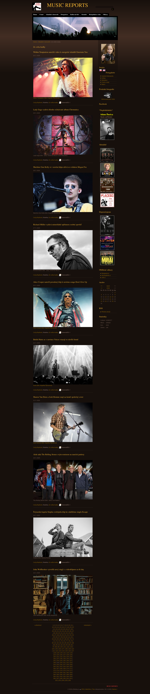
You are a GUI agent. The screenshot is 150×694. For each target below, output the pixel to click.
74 (59, 641)
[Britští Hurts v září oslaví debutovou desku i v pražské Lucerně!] (107, 234)
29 (112, 301)
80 (53, 643)
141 (71, 659)
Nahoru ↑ (115, 689)
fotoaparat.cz (105, 273)
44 (69, 633)
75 (61, 641)
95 (69, 645)
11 (71, 625)
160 (54, 666)
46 (53, 635)
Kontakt (84, 14)
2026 (108, 288)
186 (61, 674)
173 (58, 670)
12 (106, 297)
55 (54, 637)
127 (64, 655)
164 (67, 666)
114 (63, 651)
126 (61, 655)
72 (54, 641)
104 (53, 649)
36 (70, 631)
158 (67, 664)
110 (73, 649)
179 (58, 672)
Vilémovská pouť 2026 (108, 99)
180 (61, 672)
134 (67, 657)
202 (56, 680)
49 (60, 635)
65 (58, 639)
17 (101, 299)
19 (70, 627)
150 (61, 662)
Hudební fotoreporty (107, 76)
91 (59, 645)
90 (56, 645)
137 (58, 659)
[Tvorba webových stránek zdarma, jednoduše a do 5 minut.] (80, 689)
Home (35, 14)
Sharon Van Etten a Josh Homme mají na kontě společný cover (58, 397)
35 (68, 631)
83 (60, 643)
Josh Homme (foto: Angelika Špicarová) (45, 443)
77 (67, 641)
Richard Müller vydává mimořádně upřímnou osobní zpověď (57, 224)
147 (71, 660)
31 (58, 631)
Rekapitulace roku (95, 14)
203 (60, 680)
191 (58, 676)
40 (59, 633)
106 (60, 649)
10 (69, 625)
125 (58, 655)
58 (61, 637)
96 (72, 645)
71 (73, 639)
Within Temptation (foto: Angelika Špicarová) (46, 98)
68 (65, 639)
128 (67, 655)
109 (69, 649)
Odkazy (105, 14)
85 (65, 643)
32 (60, 631)
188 (67, 674)
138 (61, 659)
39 (56, 633)
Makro (103, 84)
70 (70, 639)
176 (67, 670)
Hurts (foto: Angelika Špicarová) (42, 385)
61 (69, 637)
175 (64, 670)
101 (65, 647)
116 (70, 651)
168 (61, 668)
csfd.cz (103, 277)
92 (61, 645)
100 (61, 647)
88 (73, 643)
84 (63, 643)
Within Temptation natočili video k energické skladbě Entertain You (60, 52)
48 (58, 635)
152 (67, 662)
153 (71, 662)
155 (58, 664)
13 (55, 627)
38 (54, 633)
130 (54, 657)
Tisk (93, 689)
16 (63, 627)
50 (63, 635)
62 (72, 637)
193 (64, 676)
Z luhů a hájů (105, 82)
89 (54, 645)
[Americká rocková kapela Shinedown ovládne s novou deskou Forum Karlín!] (107, 191)
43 (67, 633)
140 (67, 659)
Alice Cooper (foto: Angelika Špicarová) (45, 328)
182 (67, 672)
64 (55, 639)
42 (64, 633)
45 (72, 633)
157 (64, 664)
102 (68, 647)
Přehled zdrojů (105, 312)
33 (63, 631)
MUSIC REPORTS (67, 4)
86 (68, 643)
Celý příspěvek (37, 102)
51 (65, 635)
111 (54, 651)
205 (66, 680)
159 (71, 664)
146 (67, 660)
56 (56, 637)
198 (61, 678)
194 (67, 676)
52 (68, 635)
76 (64, 641)
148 (54, 662)
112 (57, 651)
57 (59, 637)
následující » (87, 625)
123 (71, 653)
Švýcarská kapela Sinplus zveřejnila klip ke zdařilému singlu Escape (60, 512)
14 (110, 297)
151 (64, 662)
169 (64, 668)
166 (54, 668)
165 (71, 666)
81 (55, 643)
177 (71, 670)
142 (54, 660)
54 (73, 635)
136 (54, 659)
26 (106, 301)
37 (73, 631)
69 (68, 639)
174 (61, 670)
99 (58, 647)
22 (56, 629)
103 (71, 647)
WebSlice (88, 689)
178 (54, 672)
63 (53, 639)
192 (61, 676)
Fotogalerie (64, 14)
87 (70, 643)
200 (67, 678)
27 (69, 629)
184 (54, 674)
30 (55, 631)
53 (70, 635)
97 (53, 647)
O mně (41, 14)
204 (63, 680)
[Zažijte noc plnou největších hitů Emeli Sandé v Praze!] (107, 176)
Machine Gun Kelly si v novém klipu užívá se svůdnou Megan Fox (60, 167)
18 (68, 627)
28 (72, 629)
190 (54, 676)
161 (58, 666)
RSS (83, 689)
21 (110, 299)
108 (66, 649)
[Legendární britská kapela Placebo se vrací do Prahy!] (107, 206)
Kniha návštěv (74, 14)
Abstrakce (104, 80)
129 (71, 655)
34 (65, 631)
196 (54, 678)
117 (73, 651)
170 (67, 668)
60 (67, 637)
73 (56, 641)
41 (61, 633)
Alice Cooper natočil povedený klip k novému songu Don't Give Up (60, 282)
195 (71, 676)
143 (58, 660)
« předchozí (37, 625)
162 (61, 666)
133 (64, 657)
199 (64, 678)
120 (61, 653)
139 (64, 659)
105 (56, 649)
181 (64, 672)
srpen (108, 286)
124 (54, 655)
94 (67, 645)
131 (58, 657)
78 (69, 641)
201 (71, 678)
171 (71, 668)
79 (72, 641)
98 (56, 647)
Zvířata (103, 78)
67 (63, 639)
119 (58, 653)
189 (71, 674)
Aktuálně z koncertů (52, 14)
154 (54, 664)
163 (64, 666)
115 (66, 651)
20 (73, 627)
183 (71, 672)
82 (58, 643)
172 (54, 670)
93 (64, 645)
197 (58, 678)
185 (58, 674)
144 (61, 660)
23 (59, 629)
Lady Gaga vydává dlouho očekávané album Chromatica (56, 109)
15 (112, 297)
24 (101, 301)
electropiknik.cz (106, 275)
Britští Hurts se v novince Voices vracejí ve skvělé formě (55, 339)
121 (64, 653)
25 (64, 629)
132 (61, 657)
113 (60, 651)
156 (61, 664)
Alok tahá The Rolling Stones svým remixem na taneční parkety (58, 454)
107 (63, 649)
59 (64, 637)
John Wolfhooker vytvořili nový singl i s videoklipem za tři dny (58, 569)
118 (55, 653)
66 (60, 639)
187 (64, 674)
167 (58, 668)
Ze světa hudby (53, 102)
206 (69, 680)
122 (68, 653)
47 (55, 635)
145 (64, 660)
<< (101, 286)
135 (71, 657)
